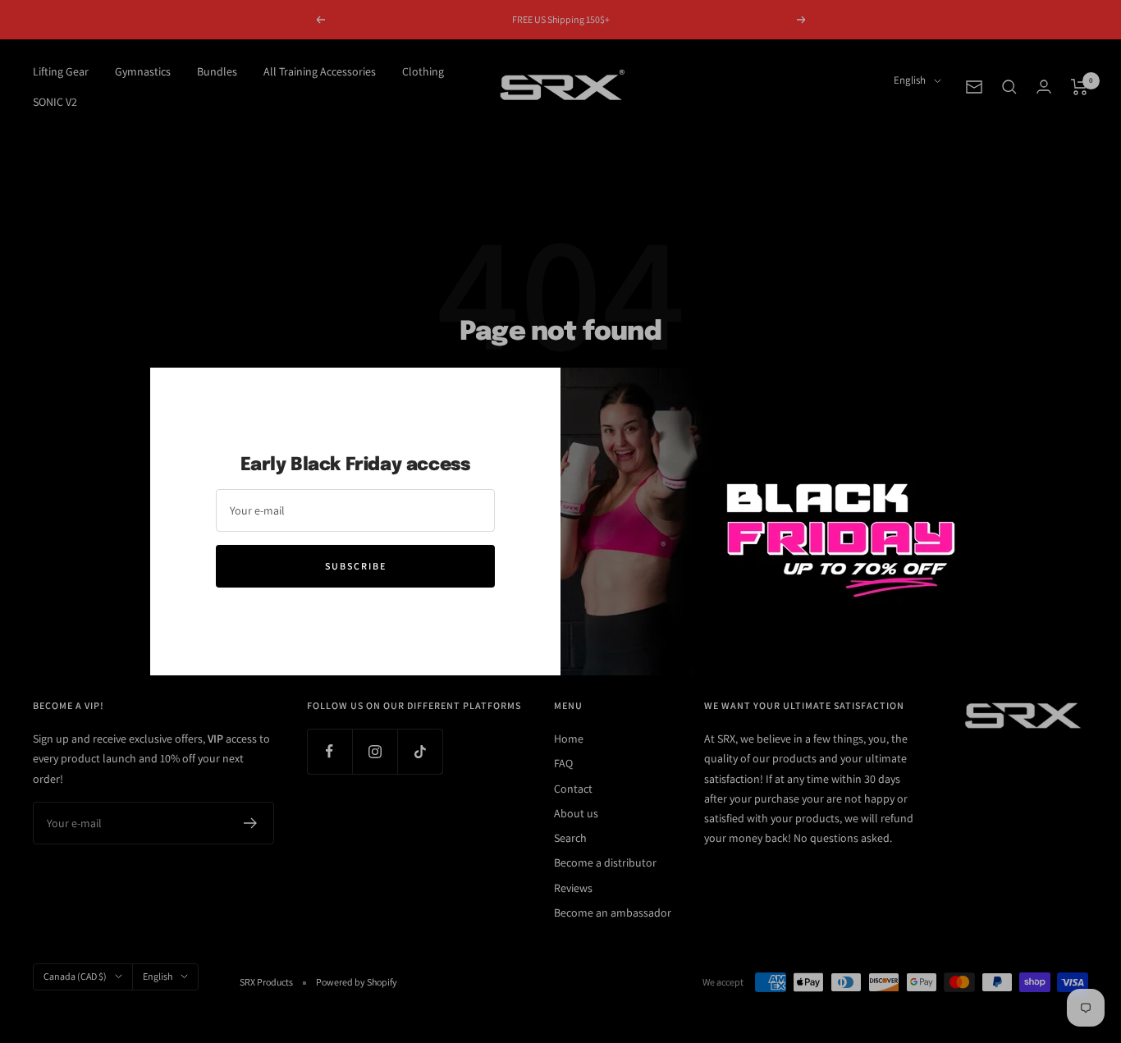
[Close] (945, 393)
